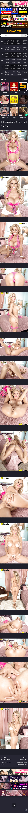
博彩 (2, 42)
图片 (2, 61)
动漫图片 (25, 59)
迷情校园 (7, 68)
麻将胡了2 (6, 43)
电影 (2, 54)
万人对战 (19, 41)
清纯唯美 (13, 62)
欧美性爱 (25, 53)
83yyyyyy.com (14, 31)
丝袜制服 (13, 50)
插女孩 (7, 72)
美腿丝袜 (7, 62)
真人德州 (13, 41)
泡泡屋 (13, 74)
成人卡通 (19, 53)
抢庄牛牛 (25, 43)
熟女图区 (19, 62)
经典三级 (13, 56)
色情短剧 (19, 74)
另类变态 (25, 56)
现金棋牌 (19, 43)
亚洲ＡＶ (7, 47)
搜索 (24, 35)
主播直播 (19, 50)
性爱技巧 (25, 68)
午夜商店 (13, 72)
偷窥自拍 (7, 59)
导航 (2, 73)
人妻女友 (19, 65)
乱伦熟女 (19, 56)
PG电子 (7, 41)
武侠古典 (25, 65)
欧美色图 (19, 59)
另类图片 (25, 62)
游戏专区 (25, 41)
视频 (2, 48)
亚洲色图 (13, 59)
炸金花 (13, 43)
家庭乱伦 (13, 65)
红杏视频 (7, 74)
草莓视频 (19, 72)
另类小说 (13, 68)
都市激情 (7, 65)
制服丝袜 (7, 56)
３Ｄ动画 (25, 47)
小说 (2, 67)
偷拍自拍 (13, 53)
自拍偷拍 (13, 47)
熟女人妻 (7, 50)
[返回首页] (26, 809)
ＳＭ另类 (25, 50)
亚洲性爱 (7, 53)
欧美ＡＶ (19, 47)
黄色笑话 (19, 68)
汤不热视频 (25, 72)
